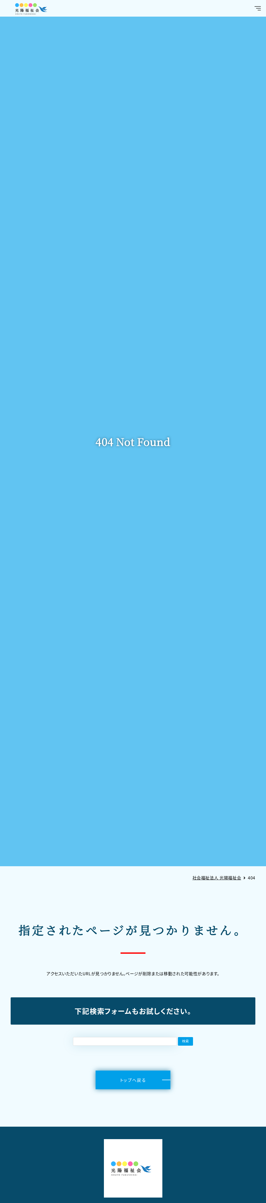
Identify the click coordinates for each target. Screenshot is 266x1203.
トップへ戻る (133, 1080)
